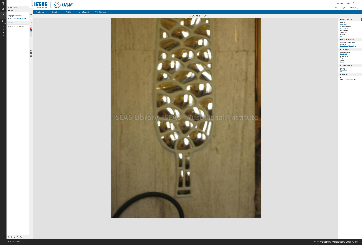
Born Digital (343, 54)
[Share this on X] (8, 235)
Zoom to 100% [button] (31, 25)
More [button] (3, 35)
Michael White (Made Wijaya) (18, 18)
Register (68, 12)
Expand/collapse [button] (361, 19)
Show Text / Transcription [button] (31, 38)
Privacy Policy (11, 241)
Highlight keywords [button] (31, 44)
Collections (55, 12)
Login (3, 29)
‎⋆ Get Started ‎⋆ (40, 12)
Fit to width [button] (31, 17)
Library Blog (354, 8)
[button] (31, 30)
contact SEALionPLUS (340, 241)
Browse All (3, 10)
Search (3, 17)
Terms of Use (17, 241)
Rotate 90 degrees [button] (31, 22)
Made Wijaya (343, 24)
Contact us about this (31, 53)
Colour (342, 62)
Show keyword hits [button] (31, 41)
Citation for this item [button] (31, 55)
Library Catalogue (340, 8)
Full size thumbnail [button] (31, 11)
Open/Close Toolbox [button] (32, 3)
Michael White (344, 28)
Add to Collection (31, 50)
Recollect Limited (341, 242)
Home (3, 4)
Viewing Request (83, 12)
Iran (341, 36)
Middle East (343, 70)
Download (31, 47)
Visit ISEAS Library (101, 12)
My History (3, 23)
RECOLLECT (324, 242)
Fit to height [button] (31, 19)
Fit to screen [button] (31, 14)
